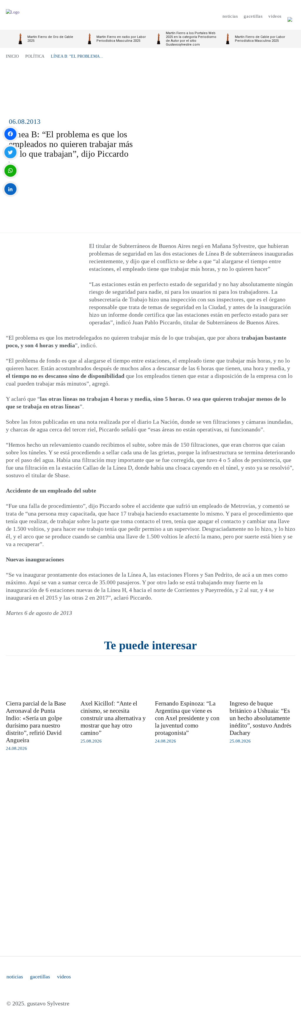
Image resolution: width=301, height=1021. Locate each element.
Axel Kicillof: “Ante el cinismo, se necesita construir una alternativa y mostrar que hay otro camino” (113, 718)
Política (34, 56)
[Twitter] (10, 152)
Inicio (12, 56)
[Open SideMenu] (290, 16)
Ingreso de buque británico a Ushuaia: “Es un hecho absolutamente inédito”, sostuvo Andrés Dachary (260, 718)
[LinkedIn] (10, 189)
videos (64, 977)
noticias (14, 977)
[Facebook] (10, 134)
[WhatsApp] (10, 170)
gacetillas (40, 977)
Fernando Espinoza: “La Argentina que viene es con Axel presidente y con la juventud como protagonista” (187, 718)
